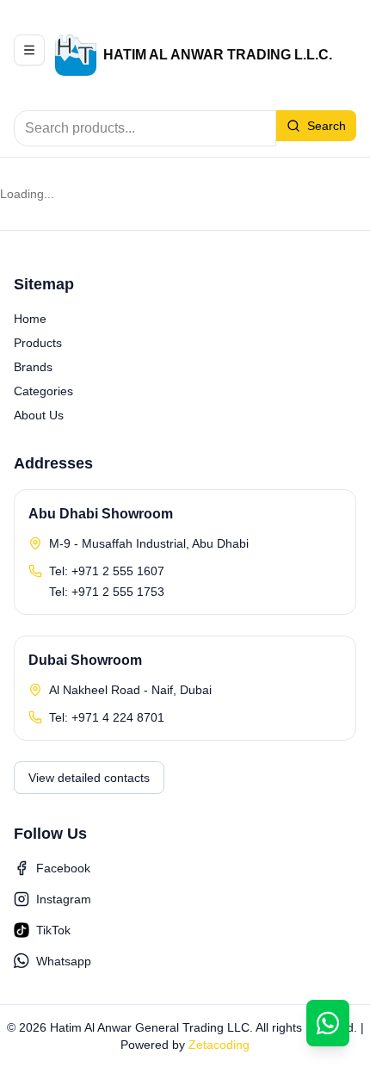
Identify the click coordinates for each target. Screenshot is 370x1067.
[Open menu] (29, 49)
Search (326, 126)
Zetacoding (219, 1044)
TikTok (53, 930)
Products (38, 343)
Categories (43, 391)
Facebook (63, 868)
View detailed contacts (89, 778)
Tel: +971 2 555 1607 (106, 571)
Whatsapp (63, 961)
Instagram (63, 899)
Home (30, 319)
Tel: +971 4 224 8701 (106, 717)
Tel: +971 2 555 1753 (106, 592)
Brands (33, 367)
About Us (39, 415)
